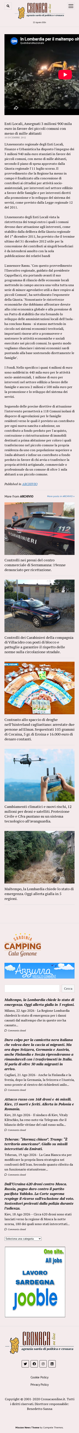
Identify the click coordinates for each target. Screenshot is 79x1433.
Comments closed (16, 1030)
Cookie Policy (39, 1377)
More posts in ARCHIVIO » (61, 496)
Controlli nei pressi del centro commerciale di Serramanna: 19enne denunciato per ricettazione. (35, 565)
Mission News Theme (27, 1427)
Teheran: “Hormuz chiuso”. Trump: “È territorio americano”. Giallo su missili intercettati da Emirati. (35, 1144)
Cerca (68, 988)
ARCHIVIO (29, 484)
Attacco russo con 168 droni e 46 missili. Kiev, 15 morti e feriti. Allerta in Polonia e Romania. (39, 1104)
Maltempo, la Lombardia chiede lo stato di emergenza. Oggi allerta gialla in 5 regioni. (39, 893)
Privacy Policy (39, 1384)
